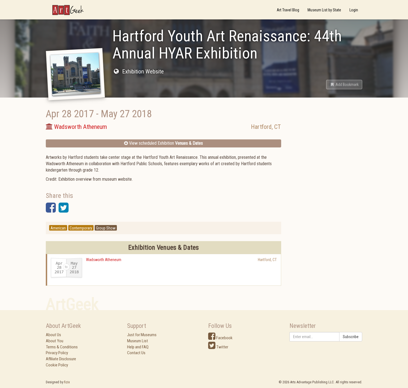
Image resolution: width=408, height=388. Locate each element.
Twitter (221, 346)
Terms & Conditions (62, 346)
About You (54, 340)
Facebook (224, 337)
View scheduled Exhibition (165, 143)
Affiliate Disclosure (61, 358)
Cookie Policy (57, 365)
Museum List (137, 340)
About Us (53, 334)
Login (353, 10)
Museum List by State (324, 10)
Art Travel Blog (288, 10)
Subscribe (351, 337)
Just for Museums (142, 334)
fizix (67, 382)
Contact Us (136, 352)
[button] (344, 84)
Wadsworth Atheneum (103, 259)
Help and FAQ (137, 346)
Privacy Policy (57, 352)
